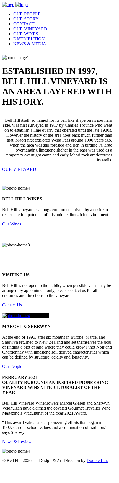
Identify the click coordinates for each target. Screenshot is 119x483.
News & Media (29, 43)
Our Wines (25, 33)
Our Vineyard (30, 28)
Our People (27, 14)
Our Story (26, 19)
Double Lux (97, 460)
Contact (24, 24)
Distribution (29, 38)
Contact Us (12, 304)
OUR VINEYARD (19, 169)
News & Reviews (17, 441)
